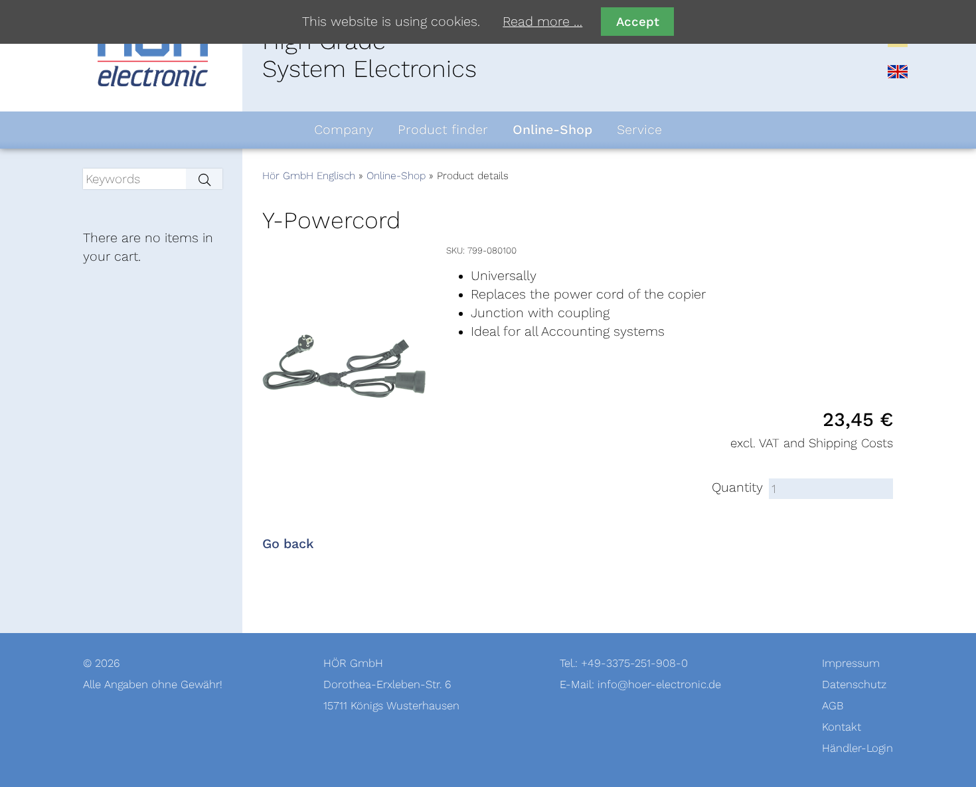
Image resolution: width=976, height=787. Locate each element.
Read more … (542, 22)
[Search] (204, 179)
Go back (288, 544)
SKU (454, 250)
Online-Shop (396, 176)
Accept (637, 22)
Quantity (737, 487)
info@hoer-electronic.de (659, 684)
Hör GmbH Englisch (308, 176)
